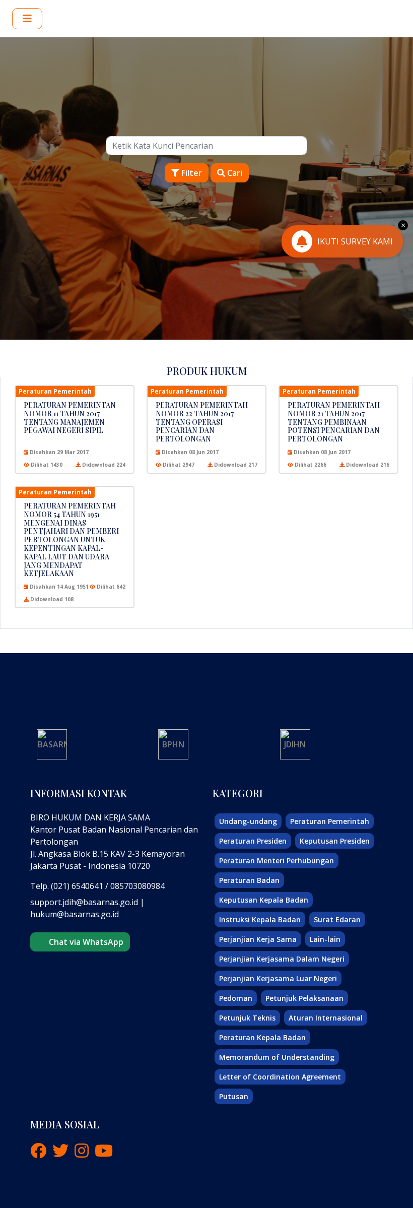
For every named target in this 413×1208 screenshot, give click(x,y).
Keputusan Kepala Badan (263, 900)
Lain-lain (325, 939)
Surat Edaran (337, 919)
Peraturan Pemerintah (329, 821)
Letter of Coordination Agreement (280, 1077)
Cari (233, 172)
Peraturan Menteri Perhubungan (276, 860)
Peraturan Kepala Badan (262, 1037)
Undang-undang (248, 821)
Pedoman (235, 998)
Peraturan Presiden (253, 841)
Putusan (233, 1096)
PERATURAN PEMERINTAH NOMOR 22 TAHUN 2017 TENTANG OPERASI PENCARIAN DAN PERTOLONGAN (202, 421)
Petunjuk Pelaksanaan (304, 998)
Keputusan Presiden (335, 841)
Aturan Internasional (326, 1018)
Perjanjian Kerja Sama (258, 939)
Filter (190, 172)
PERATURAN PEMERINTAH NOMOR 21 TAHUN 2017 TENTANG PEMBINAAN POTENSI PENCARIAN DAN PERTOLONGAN (334, 421)
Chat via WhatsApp (84, 941)
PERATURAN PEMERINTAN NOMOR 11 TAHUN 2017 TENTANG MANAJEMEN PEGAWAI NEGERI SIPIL (70, 417)
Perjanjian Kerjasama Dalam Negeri (282, 959)
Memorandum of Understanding (276, 1057)
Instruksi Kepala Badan (260, 919)
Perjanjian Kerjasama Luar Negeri (278, 978)
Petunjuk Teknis (247, 1018)
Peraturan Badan (249, 880)
